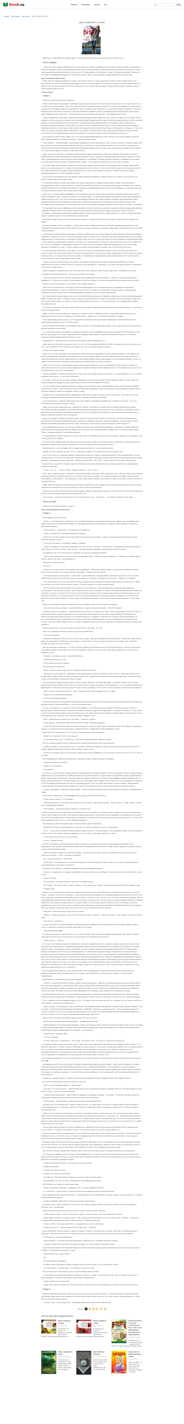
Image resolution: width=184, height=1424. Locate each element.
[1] (136, 386)
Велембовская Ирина (100, 1356)
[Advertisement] (76, 1395)
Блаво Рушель (62, 1325)
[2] (42, 687)
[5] (61, 930)
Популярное (85, 4)
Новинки (74, 4)
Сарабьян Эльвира (134, 1337)
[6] (47, 1061)
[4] (72, 795)
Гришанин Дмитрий (64, 1356)
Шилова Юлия (132, 1359)
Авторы (97, 4)
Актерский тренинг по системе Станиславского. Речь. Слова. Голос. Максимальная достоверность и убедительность (135, 1327)
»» (105, 1309)
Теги (105, 4)
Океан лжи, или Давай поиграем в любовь (134, 1354)
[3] (117, 778)
